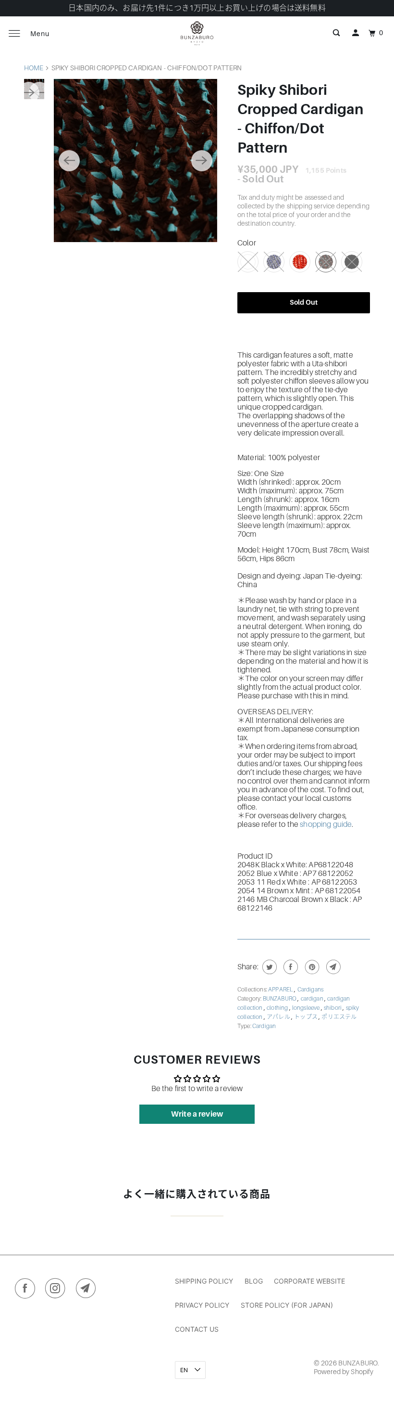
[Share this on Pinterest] (311, 967)
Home (34, 68)
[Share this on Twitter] (268, 967)
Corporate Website (309, 1281)
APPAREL (281, 989)
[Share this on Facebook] (289, 967)
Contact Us (197, 1329)
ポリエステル (339, 1017)
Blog (254, 1281)
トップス (306, 1017)
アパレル (279, 1017)
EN (184, 1370)
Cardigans (310, 989)
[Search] (336, 33)
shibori (333, 1007)
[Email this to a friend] (332, 967)
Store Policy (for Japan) (287, 1305)
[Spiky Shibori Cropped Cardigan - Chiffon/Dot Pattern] (135, 160)
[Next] (201, 160)
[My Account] (355, 33)
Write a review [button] (197, 1114)
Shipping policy (204, 1281)
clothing (278, 1007)
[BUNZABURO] (197, 33)
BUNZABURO (280, 998)
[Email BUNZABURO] (88, 1290)
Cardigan (264, 1026)
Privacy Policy (202, 1305)
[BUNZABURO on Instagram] (57, 1290)
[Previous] (69, 160)
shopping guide (326, 824)
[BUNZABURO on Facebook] (27, 1290)
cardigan (312, 998)
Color (246, 243)
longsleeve (306, 1007)
